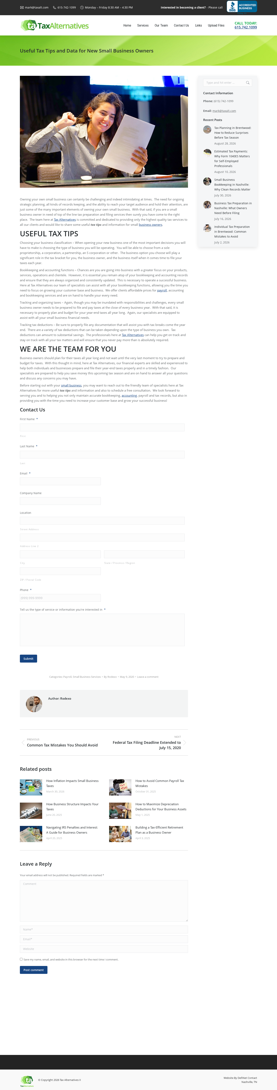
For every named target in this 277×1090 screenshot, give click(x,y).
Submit (28, 659)
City (22, 563)
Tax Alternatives (65, 219)
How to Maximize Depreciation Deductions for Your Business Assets (160, 806)
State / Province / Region (119, 563)
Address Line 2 (29, 546)
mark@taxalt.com (36, 7)
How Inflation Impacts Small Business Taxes (72, 783)
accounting (129, 395)
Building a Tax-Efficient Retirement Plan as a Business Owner (159, 829)
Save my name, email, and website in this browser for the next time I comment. (71, 959)
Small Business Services (87, 677)
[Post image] (31, 787)
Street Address (29, 529)
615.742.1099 (246, 27)
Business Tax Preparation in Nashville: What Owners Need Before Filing (233, 208)
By (110, 677)
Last (22, 463)
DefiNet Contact (247, 1078)
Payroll (67, 677)
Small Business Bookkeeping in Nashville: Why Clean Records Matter (232, 184)
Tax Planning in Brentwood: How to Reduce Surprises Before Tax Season (232, 132)
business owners (150, 225)
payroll (162, 290)
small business (71, 385)
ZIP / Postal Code (30, 579)
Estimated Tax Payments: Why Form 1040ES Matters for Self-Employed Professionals (232, 158)
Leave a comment (148, 677)
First (23, 436)
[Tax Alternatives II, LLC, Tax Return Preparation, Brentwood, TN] (242, 7)
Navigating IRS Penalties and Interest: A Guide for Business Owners (72, 829)
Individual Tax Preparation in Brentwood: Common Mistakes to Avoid (232, 231)
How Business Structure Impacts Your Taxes (72, 806)
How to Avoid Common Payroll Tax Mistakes (159, 783)
